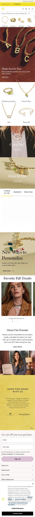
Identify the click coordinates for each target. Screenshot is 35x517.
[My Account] (26, 9)
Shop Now (17, 150)
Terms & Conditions (7, 454)
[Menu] (32, 9)
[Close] (33, 484)
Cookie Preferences (17, 508)
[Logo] (3, 8)
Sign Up (18, 459)
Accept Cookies (17, 513)
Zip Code (6, 447)
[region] (17, 499)
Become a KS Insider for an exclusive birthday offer (14, 13)
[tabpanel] (17, 212)
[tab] (6, 192)
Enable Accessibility (28, 1)
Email (4, 440)
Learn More (17, 347)
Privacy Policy (20, 454)
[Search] (23, 9)
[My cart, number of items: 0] (29, 9)
